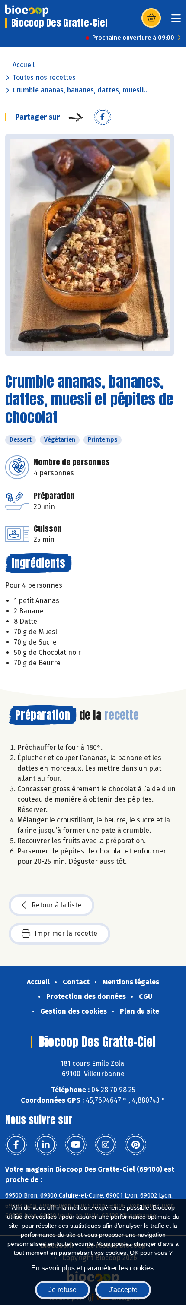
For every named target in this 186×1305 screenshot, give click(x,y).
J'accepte (123, 1289)
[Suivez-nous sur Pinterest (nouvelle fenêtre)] (135, 1145)
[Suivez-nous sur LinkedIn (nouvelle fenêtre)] (46, 1145)
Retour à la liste (56, 905)
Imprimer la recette (66, 933)
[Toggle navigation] (176, 21)
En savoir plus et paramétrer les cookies (92, 1268)
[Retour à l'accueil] (26, 10)
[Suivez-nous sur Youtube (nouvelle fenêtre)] (76, 1145)
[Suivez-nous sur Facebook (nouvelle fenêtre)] (16, 1145)
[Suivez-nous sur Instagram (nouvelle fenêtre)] (105, 1145)
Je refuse (62, 1289)
